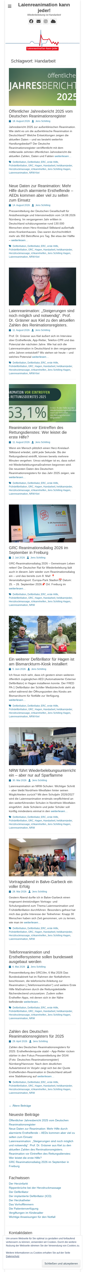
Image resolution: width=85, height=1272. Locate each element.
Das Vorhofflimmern (21, 1204)
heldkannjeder (64, 165)
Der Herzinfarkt (18, 1183)
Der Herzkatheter (19, 1200)
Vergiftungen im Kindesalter (26, 1212)
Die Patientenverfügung (23, 1208)
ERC (43, 162)
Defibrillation (19, 162)
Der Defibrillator (18, 1191)
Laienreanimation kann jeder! (44, 7)
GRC (31, 165)
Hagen (38, 165)
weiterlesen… (63, 156)
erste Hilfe (52, 162)
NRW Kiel (34, 172)
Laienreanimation (18, 172)
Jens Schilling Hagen (58, 169)
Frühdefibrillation (18, 165)
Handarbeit (49, 165)
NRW (32, 605)
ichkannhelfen (38, 169)
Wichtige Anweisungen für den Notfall (32, 1216)
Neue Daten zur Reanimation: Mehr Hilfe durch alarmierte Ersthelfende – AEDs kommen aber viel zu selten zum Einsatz (42, 1133)
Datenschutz (12, 1256)
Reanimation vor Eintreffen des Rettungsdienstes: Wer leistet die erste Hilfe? (38, 432)
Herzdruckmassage (19, 169)
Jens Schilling (42, 121)
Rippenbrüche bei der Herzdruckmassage (35, 1187)
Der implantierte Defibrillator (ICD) (30, 1196)
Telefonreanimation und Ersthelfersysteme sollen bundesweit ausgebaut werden (41, 957)
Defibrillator (33, 162)
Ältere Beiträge (20, 1105)
